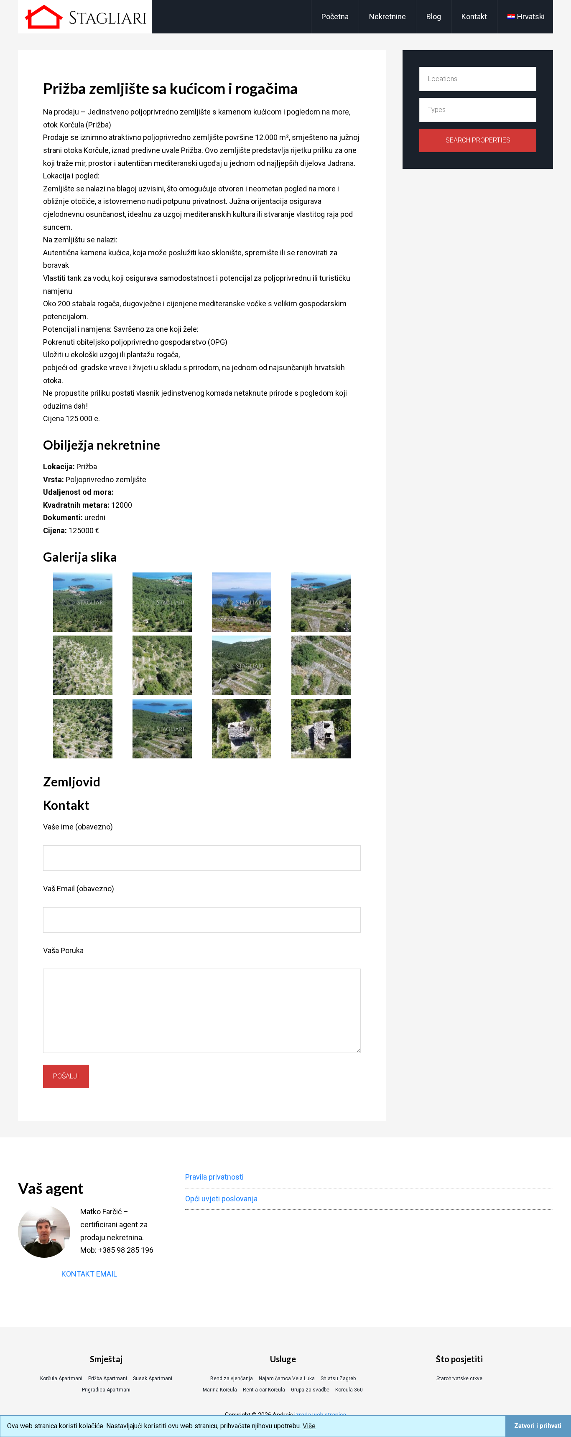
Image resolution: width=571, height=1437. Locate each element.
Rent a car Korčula (264, 1390)
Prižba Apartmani (107, 1378)
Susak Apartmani (152, 1378)
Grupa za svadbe (310, 1390)
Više (309, 1426)
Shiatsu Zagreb (338, 1378)
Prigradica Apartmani (106, 1390)
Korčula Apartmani (61, 1378)
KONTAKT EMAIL (89, 1273)
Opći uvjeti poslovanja (221, 1198)
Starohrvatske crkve (459, 1378)
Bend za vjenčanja (231, 1378)
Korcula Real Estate (85, 16)
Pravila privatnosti (214, 1176)
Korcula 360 (349, 1390)
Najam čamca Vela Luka (287, 1378)
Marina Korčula (220, 1390)
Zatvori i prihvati (537, 1425)
